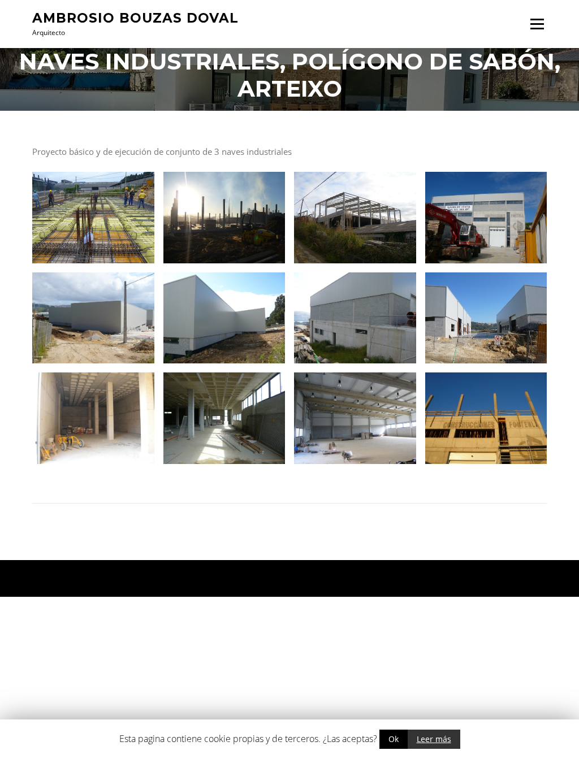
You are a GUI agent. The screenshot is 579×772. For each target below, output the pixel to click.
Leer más (434, 739)
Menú (537, 23)
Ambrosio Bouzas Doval (135, 17)
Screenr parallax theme (451, 579)
